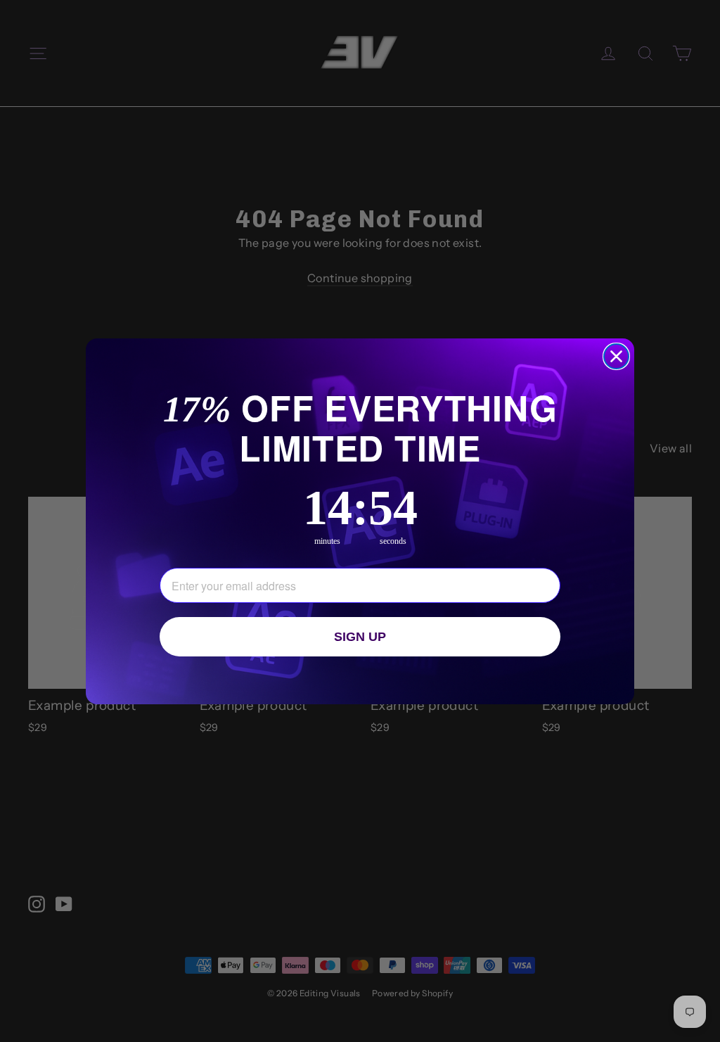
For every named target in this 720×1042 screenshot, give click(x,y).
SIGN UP (360, 637)
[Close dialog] (616, 356)
